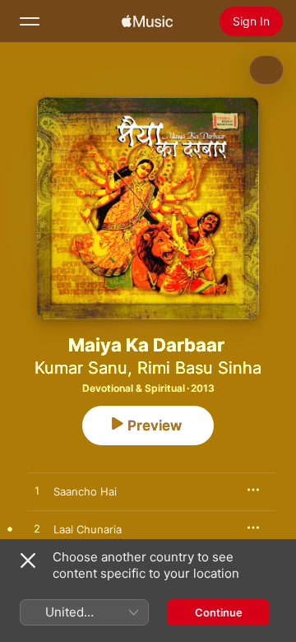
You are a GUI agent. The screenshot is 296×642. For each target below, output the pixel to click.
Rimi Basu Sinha (199, 368)
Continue (219, 612)
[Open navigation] (30, 21)
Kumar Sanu (81, 368)
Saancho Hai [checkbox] (85, 491)
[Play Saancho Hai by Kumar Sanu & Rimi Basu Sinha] (37, 491)
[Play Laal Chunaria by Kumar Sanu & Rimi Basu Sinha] (37, 529)
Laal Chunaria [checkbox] (87, 529)
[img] (147, 21)
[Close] (28, 560)
